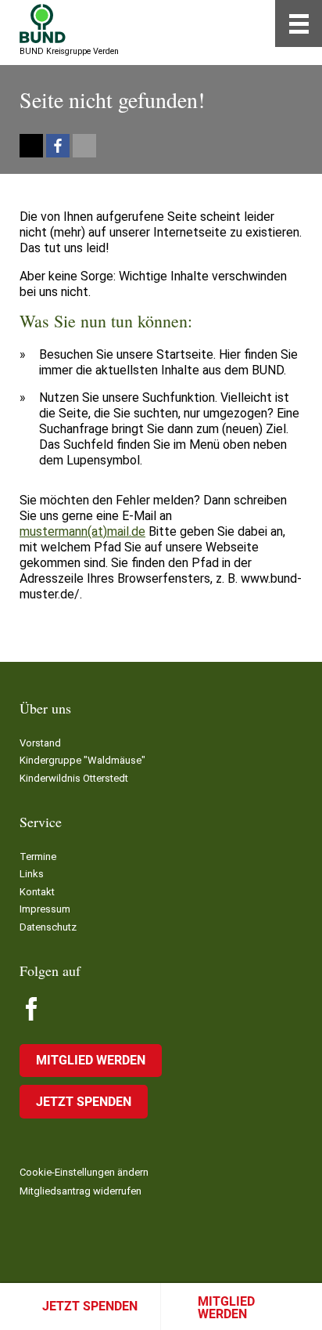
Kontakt (37, 892)
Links (32, 874)
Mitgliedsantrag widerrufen (80, 1191)
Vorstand (40, 743)
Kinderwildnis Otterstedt (74, 778)
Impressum (45, 909)
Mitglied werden (226, 1307)
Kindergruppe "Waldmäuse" (82, 760)
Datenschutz (48, 927)
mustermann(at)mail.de (82, 531)
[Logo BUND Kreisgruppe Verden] (43, 23)
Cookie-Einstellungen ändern (84, 1172)
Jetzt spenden (90, 1306)
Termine (38, 856)
